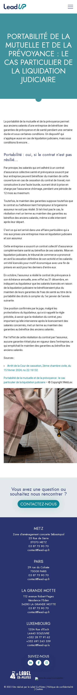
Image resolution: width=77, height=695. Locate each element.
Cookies (39, 689)
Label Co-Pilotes (37, 687)
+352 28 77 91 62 (38, 637)
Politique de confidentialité (60, 687)
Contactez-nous (38, 504)
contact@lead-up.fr (38, 550)
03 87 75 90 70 (38, 546)
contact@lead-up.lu (38, 645)
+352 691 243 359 (38, 641)
